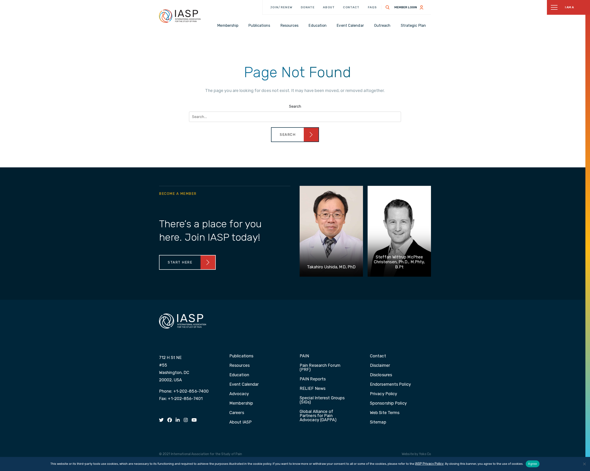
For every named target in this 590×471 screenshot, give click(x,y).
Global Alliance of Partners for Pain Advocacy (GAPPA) (318, 415)
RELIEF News (312, 388)
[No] (584, 464)
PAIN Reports (313, 379)
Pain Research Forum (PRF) (320, 367)
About (329, 7)
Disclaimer (380, 365)
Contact (351, 7)
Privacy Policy (383, 394)
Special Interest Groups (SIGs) (322, 400)
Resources (239, 365)
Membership (241, 403)
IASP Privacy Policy (429, 464)
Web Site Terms (384, 413)
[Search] (388, 7)
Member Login (405, 7)
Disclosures (381, 375)
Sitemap (378, 422)
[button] (295, 134)
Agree (532, 463)
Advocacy (239, 394)
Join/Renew (281, 7)
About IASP (240, 422)
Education (239, 375)
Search (295, 106)
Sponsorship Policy (388, 403)
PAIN (304, 356)
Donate (308, 7)
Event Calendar (244, 384)
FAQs (372, 7)
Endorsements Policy (390, 384)
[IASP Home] (180, 15)
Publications (241, 356)
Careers (236, 413)
